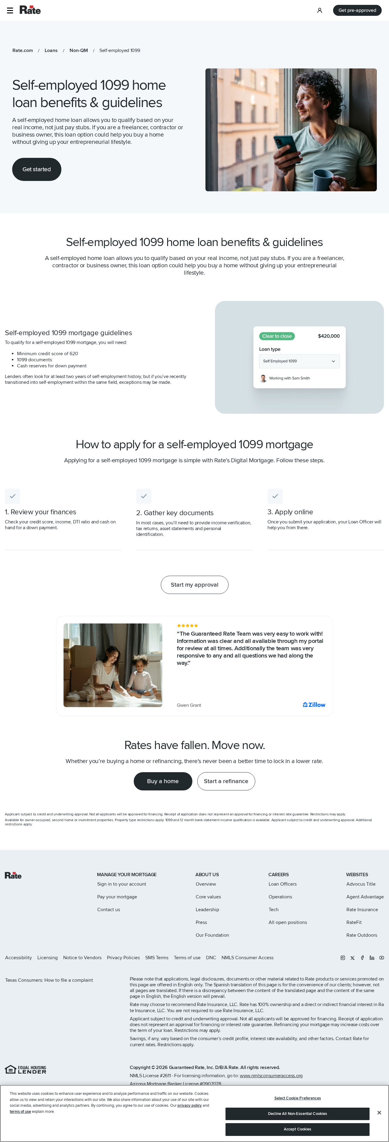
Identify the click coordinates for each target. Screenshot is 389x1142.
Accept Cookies (298, 1129)
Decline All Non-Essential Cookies (297, 1113)
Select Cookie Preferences (297, 1098)
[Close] (379, 1112)
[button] (9, 10)
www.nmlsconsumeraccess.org (271, 1076)
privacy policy (189, 1105)
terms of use (20, 1111)
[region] (194, 1113)
